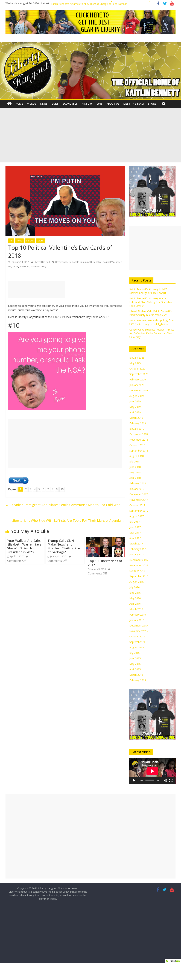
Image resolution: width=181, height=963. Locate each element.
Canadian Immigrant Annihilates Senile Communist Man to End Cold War (62, 505)
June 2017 (135, 527)
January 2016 (136, 620)
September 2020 (138, 374)
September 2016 (138, 576)
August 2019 (136, 396)
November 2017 (138, 499)
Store (152, 103)
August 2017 (136, 516)
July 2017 (134, 521)
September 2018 (138, 450)
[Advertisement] (90, 136)
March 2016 (136, 609)
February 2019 (137, 423)
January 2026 (136, 357)
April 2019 (135, 412)
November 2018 (138, 439)
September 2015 (138, 642)
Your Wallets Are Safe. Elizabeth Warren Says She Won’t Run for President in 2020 (24, 546)
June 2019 (135, 401)
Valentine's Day (38, 266)
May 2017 (135, 532)
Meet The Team (133, 103)
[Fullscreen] (171, 780)
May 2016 (135, 598)
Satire (40, 240)
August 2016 (136, 581)
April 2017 (135, 538)
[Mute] (165, 780)
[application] (152, 771)
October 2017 (137, 505)
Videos (31, 103)
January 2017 (136, 554)
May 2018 (135, 472)
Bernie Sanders (63, 262)
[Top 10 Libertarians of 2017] (105, 539)
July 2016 (134, 587)
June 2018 (135, 467)
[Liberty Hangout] (9, 104)
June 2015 (135, 658)
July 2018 (134, 461)
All (11, 240)
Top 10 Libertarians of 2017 (105, 563)
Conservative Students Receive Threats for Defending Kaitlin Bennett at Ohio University (151, 333)
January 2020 (136, 385)
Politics (29, 240)
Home (19, 103)
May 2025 (135, 363)
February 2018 (137, 483)
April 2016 (135, 603)
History (87, 103)
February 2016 (137, 614)
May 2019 (135, 406)
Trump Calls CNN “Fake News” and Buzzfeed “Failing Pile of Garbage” (64, 546)
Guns (55, 103)
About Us (113, 103)
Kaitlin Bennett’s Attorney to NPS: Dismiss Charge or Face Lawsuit (89, 5)
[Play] (134, 780)
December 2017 (138, 494)
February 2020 (137, 379)
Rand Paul (25, 266)
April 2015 (135, 669)
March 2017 (136, 543)
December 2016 (138, 560)
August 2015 (136, 647)
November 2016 (138, 565)
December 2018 (138, 434)
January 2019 (136, 428)
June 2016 (135, 592)
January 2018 (136, 488)
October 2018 (137, 445)
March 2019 (136, 417)
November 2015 (138, 631)
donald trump (79, 262)
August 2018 (136, 456)
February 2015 (137, 680)
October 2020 (137, 368)
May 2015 (135, 663)
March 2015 (136, 674)
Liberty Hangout (42, 262)
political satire (94, 262)
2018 (99, 103)
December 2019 (138, 390)
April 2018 (135, 478)
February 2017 (137, 549)
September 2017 (138, 510)
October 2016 (137, 571)
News (43, 103)
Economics (70, 103)
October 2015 (137, 636)
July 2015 (134, 653)
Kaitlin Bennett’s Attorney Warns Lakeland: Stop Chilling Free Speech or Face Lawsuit (151, 302)
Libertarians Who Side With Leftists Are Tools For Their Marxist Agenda (68, 520)
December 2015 (138, 625)
